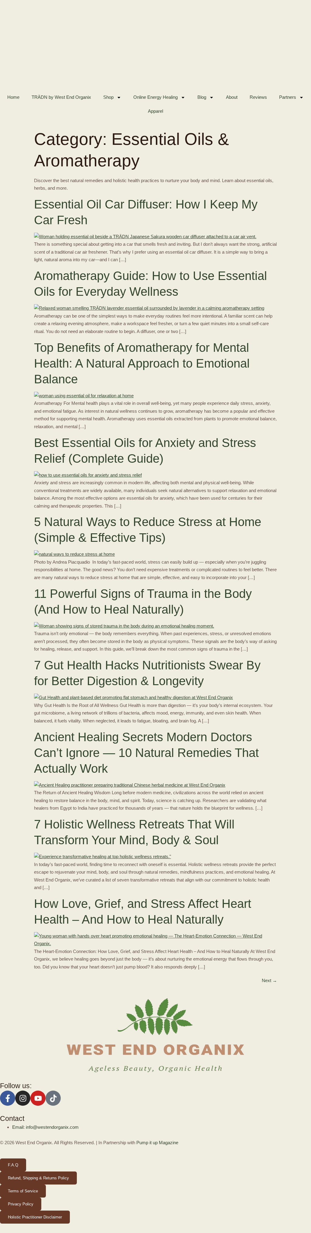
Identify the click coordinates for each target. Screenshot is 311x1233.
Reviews (258, 97)
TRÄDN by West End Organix (61, 97)
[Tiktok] (53, 1098)
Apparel (155, 111)
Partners (287, 97)
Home (13, 97)
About (232, 97)
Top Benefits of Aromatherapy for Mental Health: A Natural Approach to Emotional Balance (142, 363)
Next (269, 980)
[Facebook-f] (7, 1098)
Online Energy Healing (155, 97)
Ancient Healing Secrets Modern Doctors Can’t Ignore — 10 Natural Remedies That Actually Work (146, 752)
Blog (201, 97)
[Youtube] (38, 1098)
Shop (108, 97)
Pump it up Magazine (157, 1142)
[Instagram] (22, 1098)
